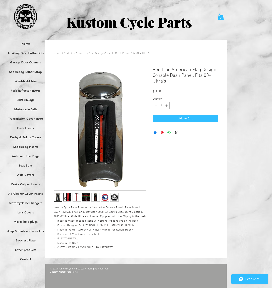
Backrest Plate (26, 240)
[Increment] (166, 105)
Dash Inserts (25, 128)
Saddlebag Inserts (25, 147)
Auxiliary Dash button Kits (26, 53)
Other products (25, 250)
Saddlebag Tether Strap (25, 72)
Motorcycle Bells (25, 109)
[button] (221, 16)
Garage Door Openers (25, 62)
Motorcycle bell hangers (25, 203)
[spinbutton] (161, 105)
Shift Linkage (26, 100)
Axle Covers (25, 175)
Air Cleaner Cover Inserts (25, 193)
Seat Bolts (26, 165)
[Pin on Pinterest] (162, 133)
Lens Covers (25, 212)
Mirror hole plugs (26, 221)
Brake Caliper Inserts (25, 184)
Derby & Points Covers (25, 137)
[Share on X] (176, 133)
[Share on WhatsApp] (169, 133)
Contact (25, 259)
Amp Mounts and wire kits (25, 231)
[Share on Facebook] (155, 133)
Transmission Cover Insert (25, 118)
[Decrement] (155, 105)
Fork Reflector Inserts (25, 90)
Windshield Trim (26, 81)
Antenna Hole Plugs (25, 156)
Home (57, 53)
